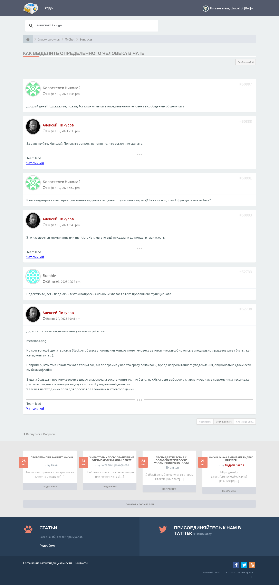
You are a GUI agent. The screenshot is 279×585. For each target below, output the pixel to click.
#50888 (246, 121)
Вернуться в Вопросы (40, 434)
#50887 (246, 84)
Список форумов (49, 39)
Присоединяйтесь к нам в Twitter (207, 530)
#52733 (246, 271)
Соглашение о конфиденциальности (47, 563)
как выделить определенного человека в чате (83, 53)
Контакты (81, 563)
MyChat (70, 39)
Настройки (205, 421)
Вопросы (85, 39)
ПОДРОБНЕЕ (50, 486)
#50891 (246, 177)
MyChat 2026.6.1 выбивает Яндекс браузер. (231, 459)
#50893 (246, 215)
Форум (49, 8)
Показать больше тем (139, 504)
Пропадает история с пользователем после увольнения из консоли (171, 460)
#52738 (246, 308)
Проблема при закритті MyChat (52, 457)
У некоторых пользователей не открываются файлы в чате (111, 459)
